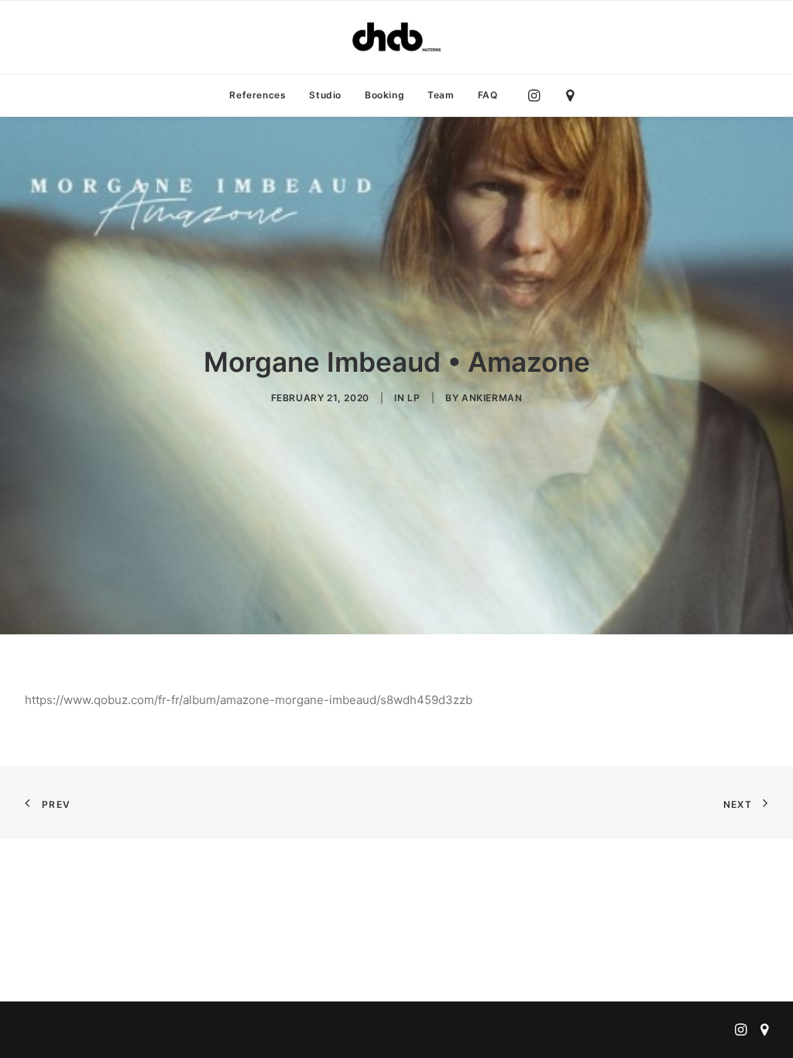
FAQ (488, 95)
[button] (538, 95)
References (257, 95)
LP (413, 398)
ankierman (492, 398)
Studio (325, 95)
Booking (384, 95)
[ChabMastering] (396, 37)
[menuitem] (257, 95)
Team (440, 95)
